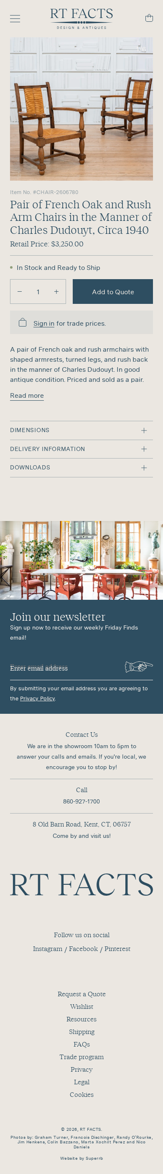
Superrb (94, 1158)
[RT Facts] (81, 18)
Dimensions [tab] (30, 430)
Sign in (43, 323)
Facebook (83, 948)
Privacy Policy (37, 698)
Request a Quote (82, 994)
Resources (81, 1019)
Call (81, 789)
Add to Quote (113, 292)
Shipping (81, 1031)
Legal (81, 1082)
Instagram (47, 948)
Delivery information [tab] (47, 449)
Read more (27, 395)
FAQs (82, 1044)
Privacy (81, 1069)
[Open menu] (19, 19)
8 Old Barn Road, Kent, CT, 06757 (82, 824)
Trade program (81, 1056)
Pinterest (117, 948)
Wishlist (81, 1006)
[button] (81, 109)
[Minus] (19, 291)
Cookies (82, 1094)
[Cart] (144, 19)
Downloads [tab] (30, 467)
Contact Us (82, 734)
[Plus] (56, 291)
